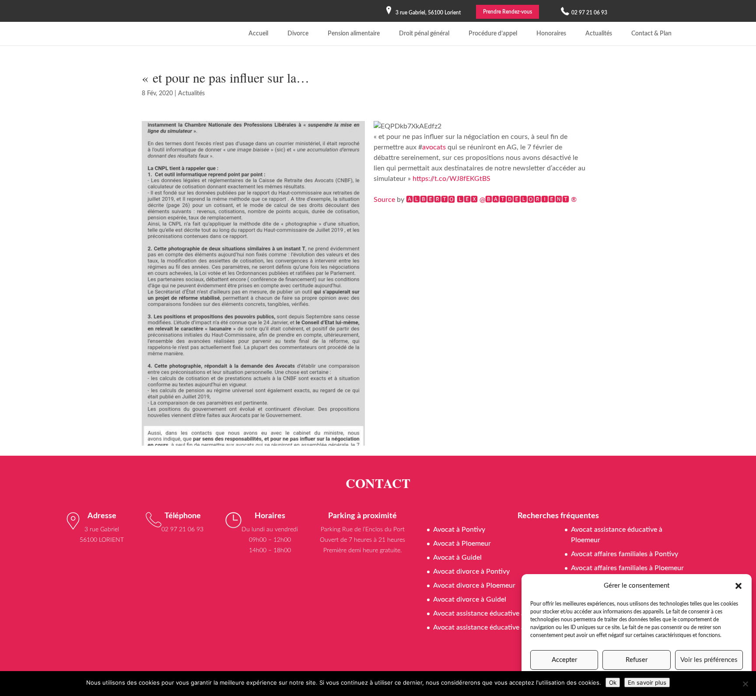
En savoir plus (647, 682)
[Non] (745, 683)
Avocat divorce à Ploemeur (474, 585)
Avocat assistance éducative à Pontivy (491, 627)
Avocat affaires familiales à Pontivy (624, 554)
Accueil (258, 34)
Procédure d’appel (493, 34)
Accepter (564, 660)
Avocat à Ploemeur (462, 543)
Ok (612, 682)
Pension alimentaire (354, 34)
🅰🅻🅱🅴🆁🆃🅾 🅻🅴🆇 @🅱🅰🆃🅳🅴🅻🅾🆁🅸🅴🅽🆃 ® (491, 199)
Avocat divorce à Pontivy (471, 571)
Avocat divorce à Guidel (469, 599)
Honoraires (551, 34)
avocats (434, 147)
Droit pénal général (424, 34)
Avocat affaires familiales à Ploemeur (627, 567)
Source (384, 199)
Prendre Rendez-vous (507, 11)
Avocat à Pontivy (459, 529)
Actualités (598, 34)
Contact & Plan (651, 34)
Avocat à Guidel (457, 557)
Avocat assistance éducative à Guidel (489, 613)
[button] (738, 586)
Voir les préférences (709, 660)
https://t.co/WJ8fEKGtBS (451, 178)
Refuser (637, 660)
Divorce (297, 34)
